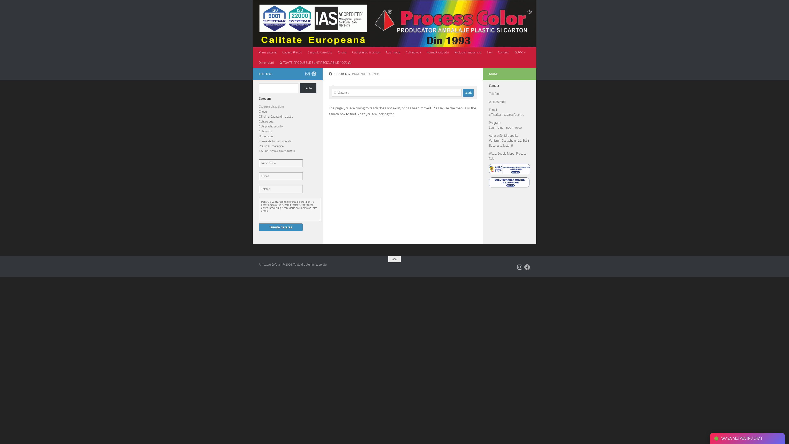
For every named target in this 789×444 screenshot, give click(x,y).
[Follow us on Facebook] (313, 73)
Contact (503, 52)
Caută (308, 88)
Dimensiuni (266, 63)
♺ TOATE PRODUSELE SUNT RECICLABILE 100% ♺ (315, 63)
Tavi (489, 52)
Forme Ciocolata (438, 52)
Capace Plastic (292, 52)
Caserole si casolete (271, 107)
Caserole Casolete (320, 52)
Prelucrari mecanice (467, 52)
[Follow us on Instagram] (307, 73)
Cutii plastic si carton (366, 52)
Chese (342, 52)
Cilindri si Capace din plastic (276, 116)
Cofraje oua (413, 52)
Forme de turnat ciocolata (275, 141)
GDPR (519, 52)
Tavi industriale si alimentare (277, 151)
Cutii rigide (393, 52)
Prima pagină (268, 52)
